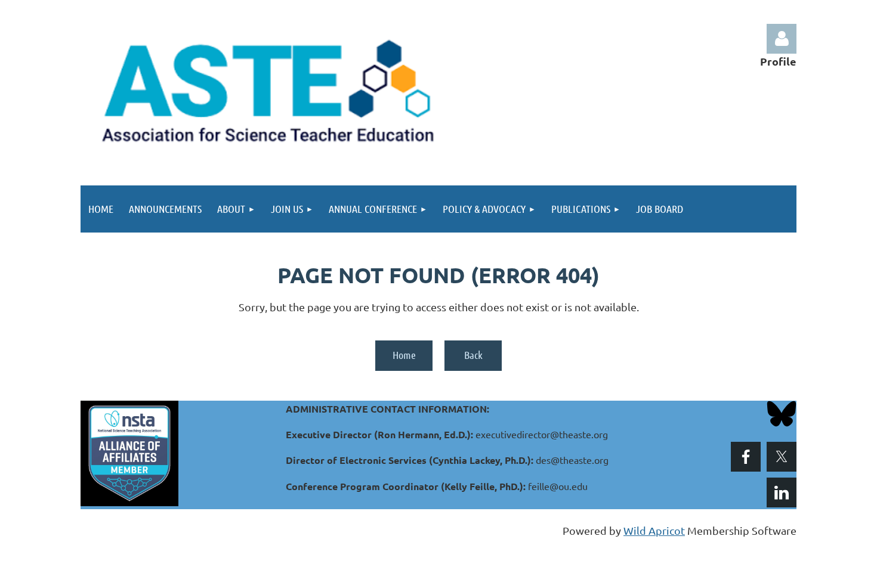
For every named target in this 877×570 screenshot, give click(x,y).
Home (404, 354)
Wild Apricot (654, 530)
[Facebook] (746, 457)
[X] (781, 457)
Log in (781, 39)
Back (473, 354)
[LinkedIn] (781, 492)
